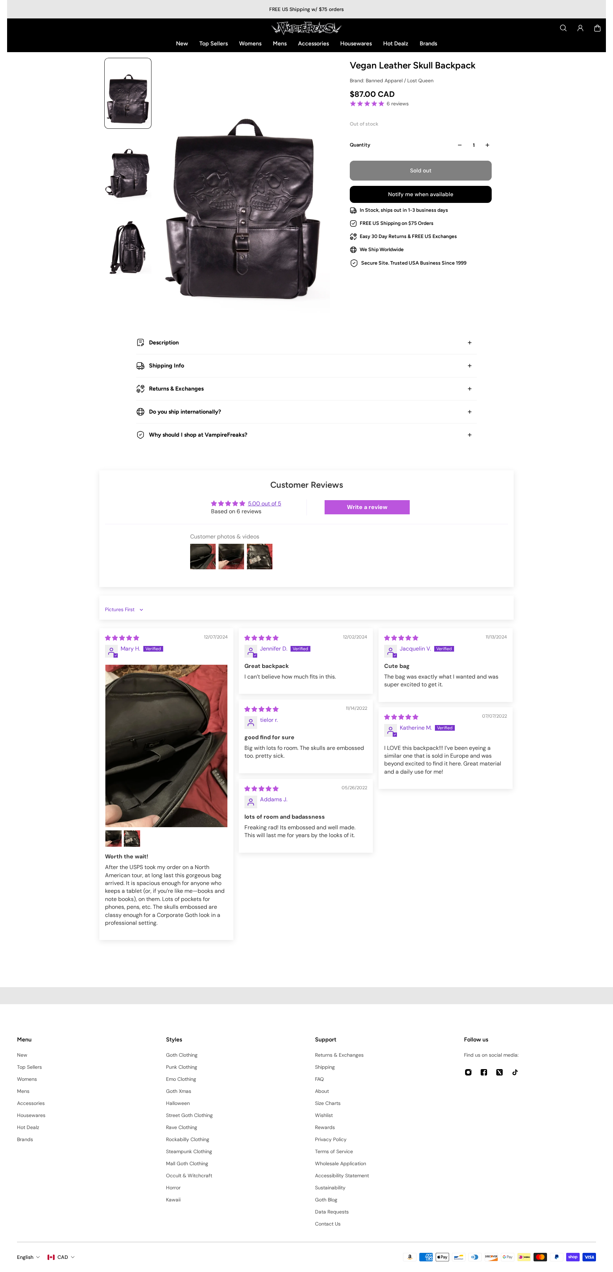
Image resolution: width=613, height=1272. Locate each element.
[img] (122, 638)
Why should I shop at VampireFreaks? (198, 434)
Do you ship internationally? (185, 411)
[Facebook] (484, 1072)
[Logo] (306, 28)
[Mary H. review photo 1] (166, 746)
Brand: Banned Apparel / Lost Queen (391, 80)
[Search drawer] (563, 28)
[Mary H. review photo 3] (131, 838)
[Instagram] (468, 1072)
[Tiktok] (515, 1072)
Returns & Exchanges (176, 388)
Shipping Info (166, 365)
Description (164, 342)
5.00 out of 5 (264, 503)
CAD (62, 1257)
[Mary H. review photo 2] (113, 838)
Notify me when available (420, 194)
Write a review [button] (367, 507)
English (25, 1257)
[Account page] (580, 28)
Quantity (360, 145)
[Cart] (597, 28)
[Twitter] (499, 1072)
